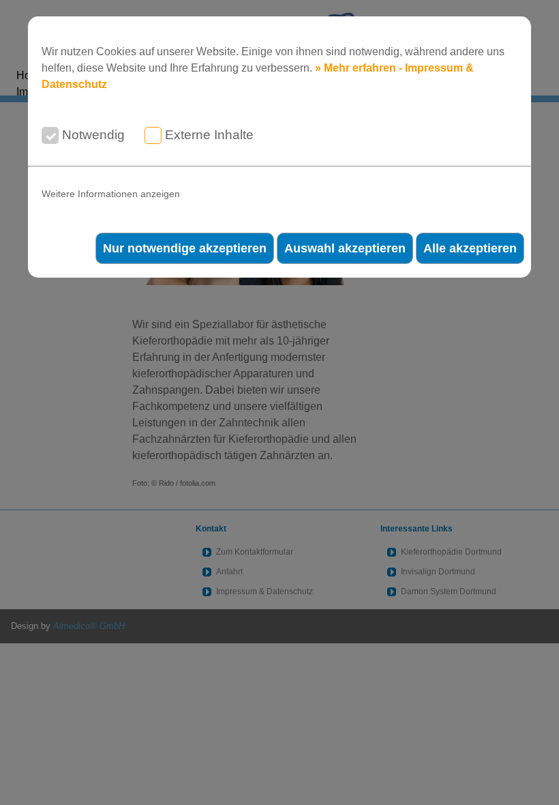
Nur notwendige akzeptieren (185, 248)
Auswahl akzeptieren (345, 248)
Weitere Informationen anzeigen (111, 194)
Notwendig (93, 135)
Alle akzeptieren (470, 248)
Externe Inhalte (209, 135)
